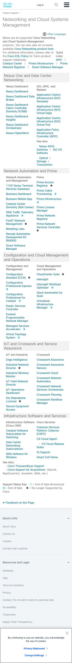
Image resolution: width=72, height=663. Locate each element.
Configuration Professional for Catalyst (15, 297)
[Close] (67, 633)
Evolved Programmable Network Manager (17, 317)
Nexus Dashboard (17, 91)
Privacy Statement (34, 648)
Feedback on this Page (19, 502)
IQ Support (43, 452)
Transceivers (44, 164)
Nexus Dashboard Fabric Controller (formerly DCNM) (17, 108)
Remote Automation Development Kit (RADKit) (18, 237)
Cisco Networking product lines (34, 48)
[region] (36, 645)
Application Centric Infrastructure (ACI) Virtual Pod (49, 121)
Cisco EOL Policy (17, 56)
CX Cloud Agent (47, 439)
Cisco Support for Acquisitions (26, 469)
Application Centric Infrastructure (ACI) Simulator (49, 98)
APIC (59, 59)
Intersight (42, 279)
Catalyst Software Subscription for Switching (17, 434)
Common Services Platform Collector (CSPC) (48, 430)
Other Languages (56, 34)
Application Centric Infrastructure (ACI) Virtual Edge (49, 109)
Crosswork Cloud (47, 373)
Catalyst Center (12, 63)
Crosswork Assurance (50, 359)
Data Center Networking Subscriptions (14, 445)
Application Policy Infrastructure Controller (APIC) (48, 133)
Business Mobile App (19, 199)
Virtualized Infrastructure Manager (45, 304)
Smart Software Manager (47, 67)
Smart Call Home (47, 457)
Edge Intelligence (16, 359)
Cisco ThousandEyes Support (26, 466)
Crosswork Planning (49, 394)
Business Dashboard (18, 194)
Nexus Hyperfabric (17, 133)
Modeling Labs (15, 228)
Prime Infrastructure (41, 63)
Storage (41, 161)
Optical (43, 158)
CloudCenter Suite (48, 274)
